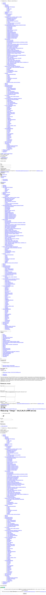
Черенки (8, 97)
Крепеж (6, 73)
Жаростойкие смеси (11, 112)
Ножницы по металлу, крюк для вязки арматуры (16, 55)
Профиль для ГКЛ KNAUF (12, 37)
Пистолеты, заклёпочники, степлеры (14, 58)
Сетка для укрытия (10, 91)
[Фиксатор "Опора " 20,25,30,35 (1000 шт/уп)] (12, 372)
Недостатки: (2, 401)
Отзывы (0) (5, 375)
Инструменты (7, 39)
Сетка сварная (10, 104)
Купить (2, 421)
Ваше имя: (2, 385)
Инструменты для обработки (12, 46)
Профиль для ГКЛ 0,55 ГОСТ (10, 215)
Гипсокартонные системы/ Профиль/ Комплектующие (15, 24)
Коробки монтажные (11, 146)
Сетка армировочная (11, 102)
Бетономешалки (10, 41)
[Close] (0, 163)
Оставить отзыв (3, 405)
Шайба (8, 81)
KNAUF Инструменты (11, 25)
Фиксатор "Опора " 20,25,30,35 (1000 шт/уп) (11, 366)
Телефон (2, 166)
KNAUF (8, 131)
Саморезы (9, 79)
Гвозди (8, 76)
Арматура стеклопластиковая (12, 99)
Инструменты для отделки (12, 47)
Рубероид (9, 90)
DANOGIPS (9, 106)
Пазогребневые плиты (9, 212)
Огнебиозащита (10, 70)
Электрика (7, 143)
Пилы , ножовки (10, 57)
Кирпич (8, 15)
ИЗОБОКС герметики (11, 18)
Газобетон (9, 14)
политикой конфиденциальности (29, 591)
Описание (5, 374)
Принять (24, 593)
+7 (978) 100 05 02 (4, 157)
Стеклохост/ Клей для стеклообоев (13, 22)
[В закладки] (1, 407)
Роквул (8, 138)
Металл (6, 83)
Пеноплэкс (9, 137)
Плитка (6, 84)
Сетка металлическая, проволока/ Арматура (13, 98)
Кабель (8, 144)
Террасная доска (8, 141)
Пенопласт (9, 136)
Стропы (8, 80)
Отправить (2, 172)
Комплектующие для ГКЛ (10, 210)
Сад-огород (7, 95)
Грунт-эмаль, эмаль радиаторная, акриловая (15, 67)
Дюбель (8, 77)
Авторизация (5, 180)
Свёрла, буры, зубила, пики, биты (13, 60)
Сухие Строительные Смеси (10, 105)
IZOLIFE (9, 130)
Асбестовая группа (8, 11)
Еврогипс (9, 111)
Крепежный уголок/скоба (12, 78)
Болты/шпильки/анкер (11, 74)
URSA (8, 132)
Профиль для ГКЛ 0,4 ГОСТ (10, 214)
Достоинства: (3, 396)
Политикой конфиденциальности (22, 170)
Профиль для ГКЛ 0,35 (9, 213)
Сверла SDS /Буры (10, 59)
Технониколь (9, 139)
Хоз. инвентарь (8, 142)
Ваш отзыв (2, 390)
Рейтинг (2, 402)
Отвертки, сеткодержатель (12, 56)
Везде (4, 334)
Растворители (9, 72)
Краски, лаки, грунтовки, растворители (12, 66)
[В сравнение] (4, 407)
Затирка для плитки (11, 113)
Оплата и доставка (6, 149)
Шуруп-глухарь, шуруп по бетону (13, 82)
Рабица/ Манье (10, 101)
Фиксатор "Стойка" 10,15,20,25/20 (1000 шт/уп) (36, 408)
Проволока (9, 100)
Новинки (6, 4)
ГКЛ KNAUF (9, 26)
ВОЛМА (8, 109)
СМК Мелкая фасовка (11, 119)
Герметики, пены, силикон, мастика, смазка (13, 16)
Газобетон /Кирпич (8, 13)
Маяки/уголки (7, 211)
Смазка (8, 21)
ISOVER (8, 129)
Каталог (4, 3)
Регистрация (5, 179)
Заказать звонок (3, 158)
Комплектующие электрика (12, 145)
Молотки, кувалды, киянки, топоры (14, 53)
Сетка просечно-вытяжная (12, 103)
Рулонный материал (9, 86)
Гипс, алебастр (10, 110)
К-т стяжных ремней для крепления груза (15, 48)
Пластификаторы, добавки (12, 71)
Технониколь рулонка (11, 94)
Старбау (8, 121)
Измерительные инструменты (13, 45)
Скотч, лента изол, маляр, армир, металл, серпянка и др (17, 62)
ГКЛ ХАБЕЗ (7, 209)
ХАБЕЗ (8, 124)
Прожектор (9, 147)
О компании (5, 150)
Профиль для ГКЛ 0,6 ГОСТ (10, 216)
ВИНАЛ (6, 12)
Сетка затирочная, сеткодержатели (13, 61)
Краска (8, 69)
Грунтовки (9, 68)
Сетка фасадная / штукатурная (13, 93)
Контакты (4, 151)
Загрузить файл (3, 168)
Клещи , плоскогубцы (11, 49)
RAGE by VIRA (10, 40)
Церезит (8, 126)
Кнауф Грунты (10, 116)
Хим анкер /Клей (10, 23)
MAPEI (8, 107)
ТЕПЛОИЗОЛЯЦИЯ (9, 128)
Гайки (8, 75)
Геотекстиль (9, 87)
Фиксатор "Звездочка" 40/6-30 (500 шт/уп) (8, 408)
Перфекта (9, 118)
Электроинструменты (11, 65)
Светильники (9, 148)
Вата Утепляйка (10, 133)
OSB (8, 7)
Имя (1, 164)
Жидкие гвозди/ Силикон (12, 17)
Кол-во (1, 418)
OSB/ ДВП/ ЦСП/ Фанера (10, 6)
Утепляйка (9, 123)
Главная (4, 2)
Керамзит (9, 114)
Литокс (8, 117)
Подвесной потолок (9, 85)
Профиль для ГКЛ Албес (12, 38)
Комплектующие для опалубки (13, 50)
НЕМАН (9, 135)
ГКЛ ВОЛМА (9, 27)
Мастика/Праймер (10, 19)
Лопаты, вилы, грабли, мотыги (13, 96)
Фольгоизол (9, 140)
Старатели (9, 120)
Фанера (8, 9)
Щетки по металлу (10, 64)
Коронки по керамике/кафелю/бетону (14, 51)
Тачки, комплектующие (11, 63)
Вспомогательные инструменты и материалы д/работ (17, 42)
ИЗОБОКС (9, 134)
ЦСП (8, 10)
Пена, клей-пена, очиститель (12, 20)
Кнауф (8, 115)
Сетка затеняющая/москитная (12, 92)
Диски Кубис (9, 43)
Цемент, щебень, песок (11, 125)
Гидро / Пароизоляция (11, 88)
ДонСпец (7, 5)
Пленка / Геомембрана (11, 89)
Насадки (8, 54)
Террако (8, 122)
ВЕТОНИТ (9, 108)
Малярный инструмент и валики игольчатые (15, 52)
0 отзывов (2, 369)
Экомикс (9, 127)
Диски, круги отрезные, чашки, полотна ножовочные (17, 44)
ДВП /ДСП (9, 8)
